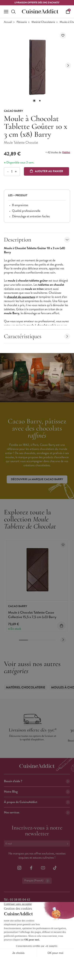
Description (17, 239)
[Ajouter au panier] (61, 625)
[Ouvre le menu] (6, 11)
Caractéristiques (22, 336)
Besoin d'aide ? (13, 781)
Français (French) (33, 881)
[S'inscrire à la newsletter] (68, 843)
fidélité (66, 152)
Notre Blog (11, 791)
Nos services (11, 812)
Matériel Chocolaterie (43, 22)
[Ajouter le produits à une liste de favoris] (63, 545)
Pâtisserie (22, 22)
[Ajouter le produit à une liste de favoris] (63, 35)
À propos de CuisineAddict (20, 802)
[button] (34, 100)
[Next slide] (68, 65)
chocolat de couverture (21, 297)
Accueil (8, 22)
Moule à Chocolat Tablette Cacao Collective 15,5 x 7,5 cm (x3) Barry (32, 614)
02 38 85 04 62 (20, 899)
